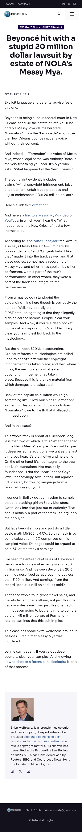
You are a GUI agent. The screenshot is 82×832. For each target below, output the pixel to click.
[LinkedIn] (74, 3)
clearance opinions (37, 736)
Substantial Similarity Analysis (41, 27)
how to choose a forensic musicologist (35, 662)
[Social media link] (12, 771)
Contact (24, 3)
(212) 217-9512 (33, 810)
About (10, 3)
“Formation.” (39, 205)
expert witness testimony (46, 741)
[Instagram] (63, 3)
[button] (59, 14)
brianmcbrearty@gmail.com (60, 810)
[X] (69, 3)
